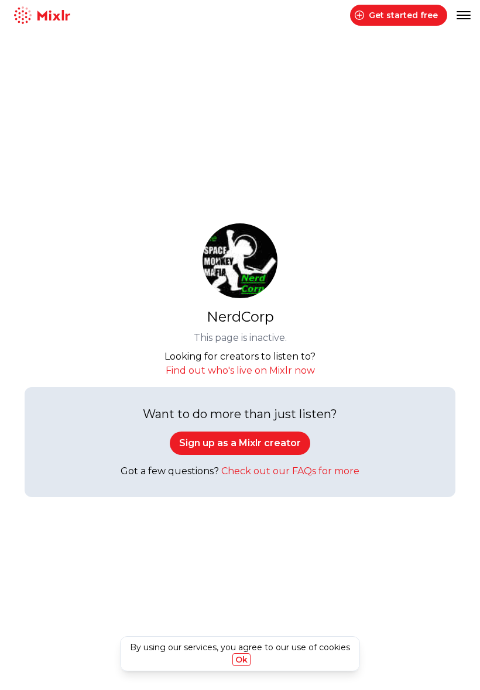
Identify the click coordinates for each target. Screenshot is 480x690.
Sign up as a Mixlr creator (240, 442)
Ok (241, 659)
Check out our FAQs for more (290, 471)
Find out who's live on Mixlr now (240, 370)
